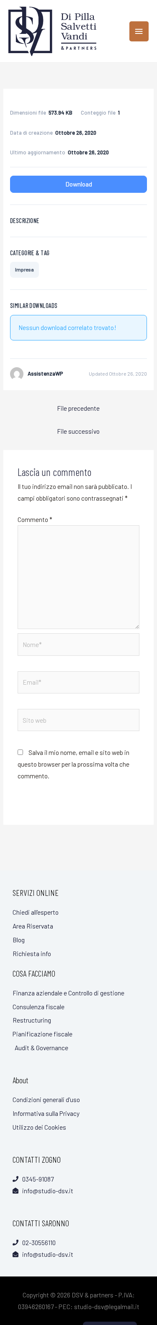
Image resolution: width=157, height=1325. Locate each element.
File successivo (78, 431)
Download (78, 184)
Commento (35, 519)
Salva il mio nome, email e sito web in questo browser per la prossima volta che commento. (73, 764)
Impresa (24, 269)
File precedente (78, 408)
